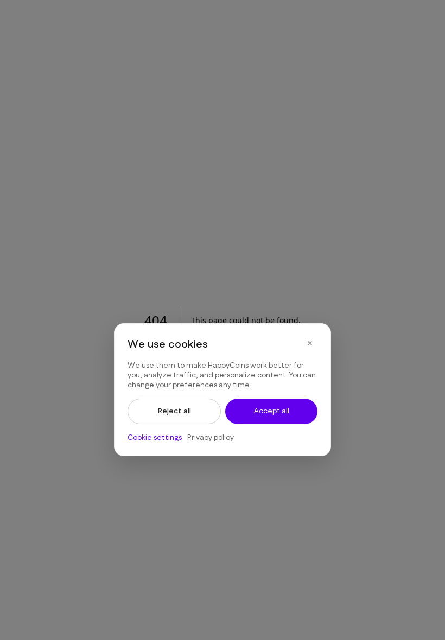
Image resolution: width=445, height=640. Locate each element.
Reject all (174, 411)
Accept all (271, 411)
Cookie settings (155, 438)
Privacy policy (210, 438)
